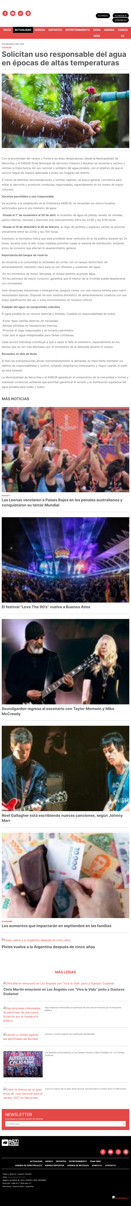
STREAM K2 (120, 20)
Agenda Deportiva (54, 1165)
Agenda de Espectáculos (28, 1165)
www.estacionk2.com (16, 1177)
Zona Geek (97, 32)
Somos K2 (123, 32)
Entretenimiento (78, 29)
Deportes (55, 29)
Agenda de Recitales (78, 1165)
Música (40, 29)
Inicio (7, 29)
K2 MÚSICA (120, 15)
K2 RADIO (103, 15)
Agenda (109, 29)
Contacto (110, 1165)
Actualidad (23, 29)
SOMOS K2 (97, 1165)
